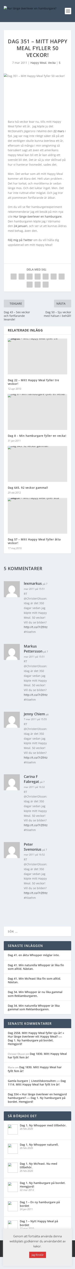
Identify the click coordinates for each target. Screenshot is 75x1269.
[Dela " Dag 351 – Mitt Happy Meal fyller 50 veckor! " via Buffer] (62, 277)
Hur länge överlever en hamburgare (37, 216)
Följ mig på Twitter (20, 240)
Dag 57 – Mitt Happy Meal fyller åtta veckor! (34, 541)
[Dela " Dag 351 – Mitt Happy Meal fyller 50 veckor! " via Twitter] (22, 277)
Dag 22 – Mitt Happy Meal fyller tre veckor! (33, 382)
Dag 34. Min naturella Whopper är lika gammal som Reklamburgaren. (34, 1007)
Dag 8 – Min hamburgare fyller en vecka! (37, 436)
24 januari (20, 226)
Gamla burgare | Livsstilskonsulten (32, 1081)
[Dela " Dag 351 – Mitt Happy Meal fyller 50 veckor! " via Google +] (30, 277)
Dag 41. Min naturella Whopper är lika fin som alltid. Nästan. (36, 967)
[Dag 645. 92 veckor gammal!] (37, 464)
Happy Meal (38, 63)
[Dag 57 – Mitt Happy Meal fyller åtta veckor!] (37, 516)
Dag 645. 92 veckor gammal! (28, 488)
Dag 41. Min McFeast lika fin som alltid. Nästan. (34, 980)
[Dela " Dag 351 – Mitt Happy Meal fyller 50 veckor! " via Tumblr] (38, 277)
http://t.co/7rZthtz (36, 627)
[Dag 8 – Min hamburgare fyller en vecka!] (37, 412)
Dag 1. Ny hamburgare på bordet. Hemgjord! (31, 1042)
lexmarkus (33, 583)
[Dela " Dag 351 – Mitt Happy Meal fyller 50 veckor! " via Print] (46, 285)
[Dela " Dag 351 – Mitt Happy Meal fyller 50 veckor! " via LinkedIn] (54, 277)
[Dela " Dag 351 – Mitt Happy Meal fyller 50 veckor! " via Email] (38, 285)
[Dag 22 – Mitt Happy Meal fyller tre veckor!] (37, 356)
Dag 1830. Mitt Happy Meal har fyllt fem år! (37, 1055)
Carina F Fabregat (31, 779)
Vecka (52, 63)
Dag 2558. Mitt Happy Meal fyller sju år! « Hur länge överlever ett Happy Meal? (36, 1034)
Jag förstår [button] (38, 1255)
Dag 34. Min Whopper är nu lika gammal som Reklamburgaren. (35, 993)
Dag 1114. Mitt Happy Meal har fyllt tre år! (37, 1082)
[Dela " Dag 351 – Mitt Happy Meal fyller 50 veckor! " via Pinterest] (46, 277)
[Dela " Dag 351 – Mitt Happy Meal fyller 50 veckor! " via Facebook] (14, 277)
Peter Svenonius (32, 847)
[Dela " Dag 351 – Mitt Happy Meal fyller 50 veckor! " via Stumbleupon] (30, 285)
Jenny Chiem (34, 714)
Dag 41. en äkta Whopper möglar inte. (34, 955)
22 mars (58, 131)
